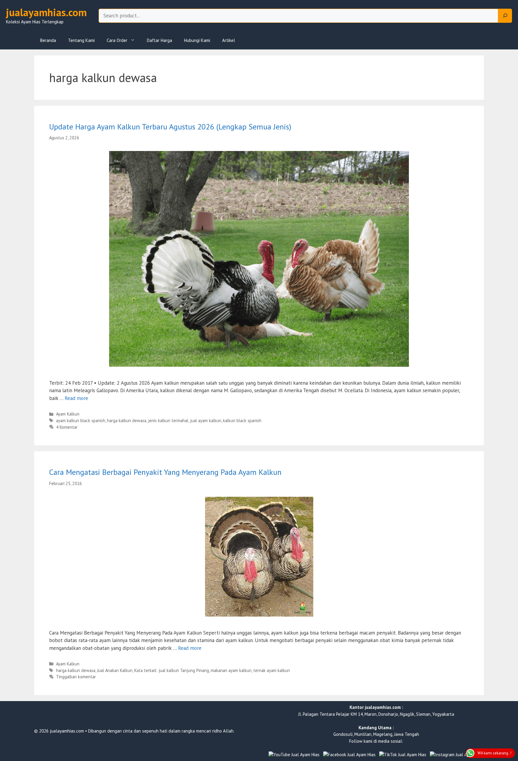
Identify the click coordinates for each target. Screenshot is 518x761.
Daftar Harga (159, 40)
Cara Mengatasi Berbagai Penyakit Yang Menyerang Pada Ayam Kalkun (165, 472)
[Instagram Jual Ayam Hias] (457, 754)
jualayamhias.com (46, 12)
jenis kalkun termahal (168, 420)
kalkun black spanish (242, 420)
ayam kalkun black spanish (80, 420)
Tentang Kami (81, 40)
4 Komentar (67, 427)
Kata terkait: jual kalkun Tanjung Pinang (171, 670)
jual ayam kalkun (205, 420)
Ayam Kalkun (67, 414)
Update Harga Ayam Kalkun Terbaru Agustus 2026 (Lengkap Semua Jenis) (170, 127)
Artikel (228, 40)
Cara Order (117, 40)
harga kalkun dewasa (126, 420)
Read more (76, 398)
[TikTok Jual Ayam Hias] (402, 754)
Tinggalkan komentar (76, 677)
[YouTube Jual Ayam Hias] (294, 754)
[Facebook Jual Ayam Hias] (349, 754)
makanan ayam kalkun (231, 670)
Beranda (48, 40)
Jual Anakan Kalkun (114, 670)
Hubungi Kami (197, 40)
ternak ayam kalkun (271, 670)
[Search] (505, 16)
